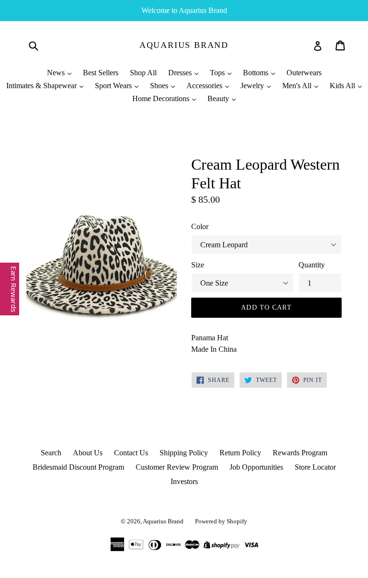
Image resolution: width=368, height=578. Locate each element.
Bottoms (256, 73)
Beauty (219, 98)
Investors (184, 481)
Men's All (297, 85)
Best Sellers (100, 73)
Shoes (160, 85)
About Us (88, 453)
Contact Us (131, 453)
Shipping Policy (184, 453)
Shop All (143, 73)
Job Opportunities (256, 467)
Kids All (343, 85)
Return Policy (240, 453)
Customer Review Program (177, 467)
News (57, 73)
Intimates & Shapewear (42, 85)
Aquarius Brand (184, 45)
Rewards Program (300, 453)
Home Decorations (161, 98)
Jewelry (253, 85)
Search (51, 453)
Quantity (312, 265)
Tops (218, 73)
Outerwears (304, 73)
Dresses (181, 73)
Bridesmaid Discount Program (78, 467)
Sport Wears (114, 85)
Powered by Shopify (221, 521)
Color (199, 226)
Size (197, 265)
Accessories (205, 85)
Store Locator (315, 467)
